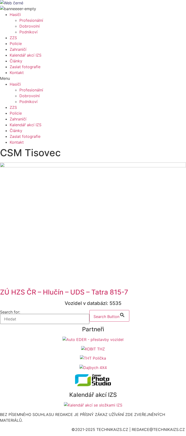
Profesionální (31, 20)
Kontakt (17, 72)
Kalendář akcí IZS (25, 55)
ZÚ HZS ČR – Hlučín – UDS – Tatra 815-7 (64, 292)
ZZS (13, 37)
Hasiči (15, 14)
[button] (93, 78)
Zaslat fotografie (25, 66)
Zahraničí (18, 49)
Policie (16, 43)
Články (16, 61)
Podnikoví (28, 32)
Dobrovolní (29, 26)
